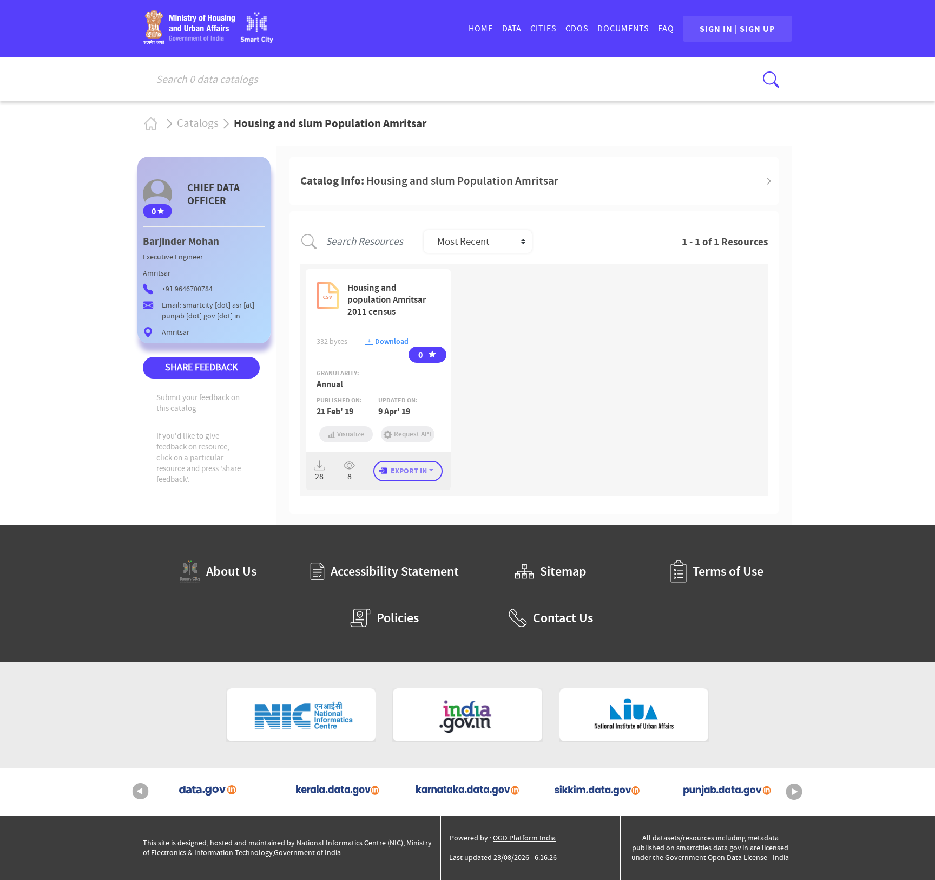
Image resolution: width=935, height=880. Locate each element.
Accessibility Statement (395, 571)
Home (150, 123)
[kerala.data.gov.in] (337, 792)
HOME (481, 28)
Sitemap (563, 571)
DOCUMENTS (623, 28)
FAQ (666, 28)
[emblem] (189, 40)
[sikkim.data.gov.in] (597, 792)
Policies (398, 618)
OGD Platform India (524, 838)
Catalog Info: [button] (429, 180)
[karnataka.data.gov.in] (467, 792)
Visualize (350, 434)
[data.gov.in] (207, 792)
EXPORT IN (409, 470)
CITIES (543, 28)
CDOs (577, 28)
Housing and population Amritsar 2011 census (386, 299)
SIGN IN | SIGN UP (737, 28)
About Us (231, 571)
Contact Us (563, 618)
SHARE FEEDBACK (201, 367)
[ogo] (256, 39)
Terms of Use (728, 571)
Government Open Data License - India (727, 857)
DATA (511, 28)
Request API (412, 434)
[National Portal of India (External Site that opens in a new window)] (467, 715)
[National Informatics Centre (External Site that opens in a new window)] (301, 715)
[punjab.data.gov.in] (727, 792)
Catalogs (198, 123)
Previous (140, 791)
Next (794, 791)
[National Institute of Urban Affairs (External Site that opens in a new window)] (634, 715)
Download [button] (391, 341)
